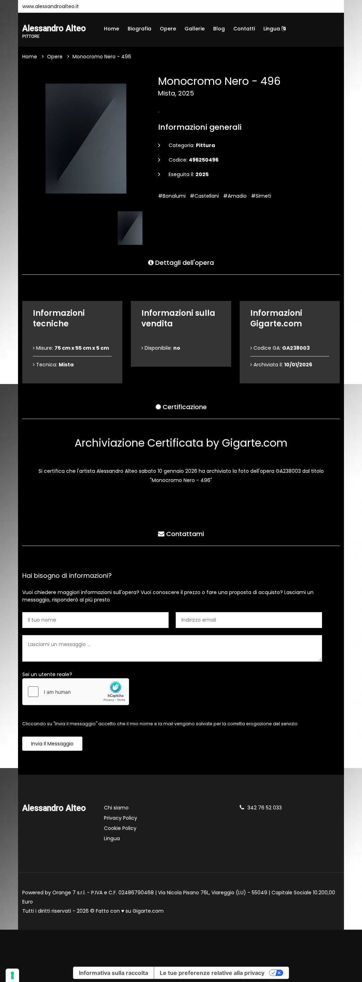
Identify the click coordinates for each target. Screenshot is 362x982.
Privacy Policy (120, 817)
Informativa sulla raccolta (113, 972)
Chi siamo (116, 807)
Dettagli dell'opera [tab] (183, 262)
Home (111, 28)
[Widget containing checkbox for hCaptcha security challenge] (75, 691)
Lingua (272, 28)
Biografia (139, 28)
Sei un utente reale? (47, 674)
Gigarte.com (148, 910)
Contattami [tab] (184, 533)
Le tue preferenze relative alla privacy (212, 972)
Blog (219, 28)
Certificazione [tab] (184, 406)
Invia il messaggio (52, 743)
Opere (168, 28)
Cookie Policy (120, 828)
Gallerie (195, 28)
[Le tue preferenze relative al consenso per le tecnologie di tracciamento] (12, 975)
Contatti (244, 28)
